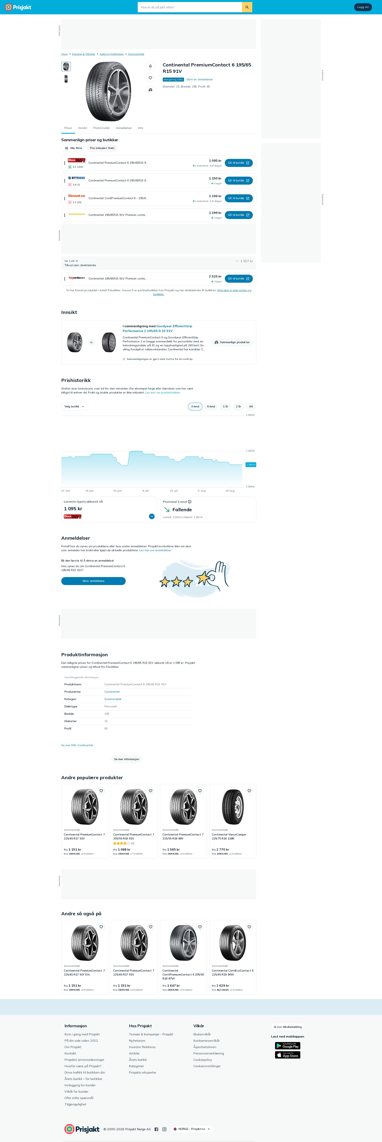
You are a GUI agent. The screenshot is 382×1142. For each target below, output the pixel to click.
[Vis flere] (64, 163)
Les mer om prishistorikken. (163, 392)
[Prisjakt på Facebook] (156, 1129)
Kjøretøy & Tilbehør (83, 54)
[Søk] (247, 7)
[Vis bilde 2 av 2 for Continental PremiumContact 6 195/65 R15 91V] (66, 79)
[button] (150, 66)
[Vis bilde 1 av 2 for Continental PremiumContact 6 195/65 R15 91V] (66, 66)
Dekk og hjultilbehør (112, 54)
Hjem (64, 54)
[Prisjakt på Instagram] (164, 1129)
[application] (158, 453)
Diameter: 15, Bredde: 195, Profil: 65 (186, 86)
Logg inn (363, 7)
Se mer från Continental (77, 745)
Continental (112, 691)
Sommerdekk (136, 54)
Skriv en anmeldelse (199, 79)
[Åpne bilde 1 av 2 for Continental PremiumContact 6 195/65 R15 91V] (108, 91)
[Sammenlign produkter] (150, 90)
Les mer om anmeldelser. (155, 550)
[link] (158, 342)
